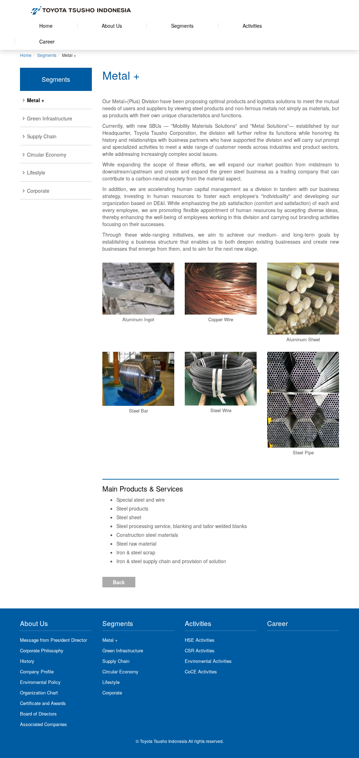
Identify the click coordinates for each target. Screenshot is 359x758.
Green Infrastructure (49, 118)
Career (47, 41)
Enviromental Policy (40, 682)
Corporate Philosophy (41, 650)
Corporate (38, 190)
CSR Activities (200, 650)
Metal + (35, 100)
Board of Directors (38, 713)
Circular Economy (46, 154)
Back (119, 582)
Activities (252, 25)
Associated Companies (43, 724)
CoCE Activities (201, 671)
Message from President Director (53, 640)
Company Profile (37, 671)
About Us (112, 25)
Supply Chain (41, 136)
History (27, 661)
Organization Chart (39, 692)
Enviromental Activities (208, 661)
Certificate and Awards (43, 703)
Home (46, 25)
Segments (182, 25)
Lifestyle (36, 172)
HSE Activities (200, 640)
